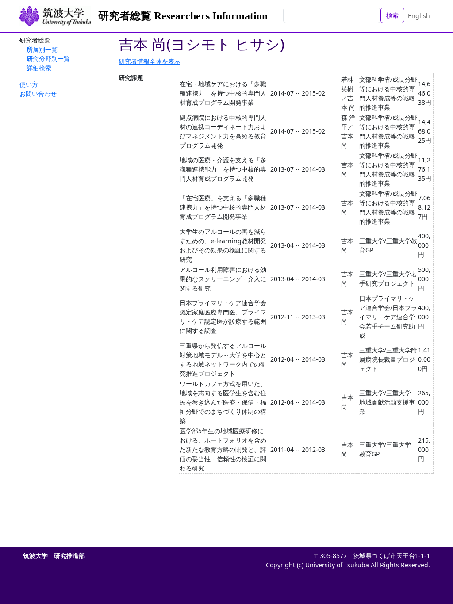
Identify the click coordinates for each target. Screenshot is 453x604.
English (419, 15)
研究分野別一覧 (48, 58)
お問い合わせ (38, 93)
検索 (392, 15)
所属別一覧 (42, 49)
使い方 (28, 84)
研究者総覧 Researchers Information (183, 16)
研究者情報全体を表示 (149, 61)
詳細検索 (39, 68)
